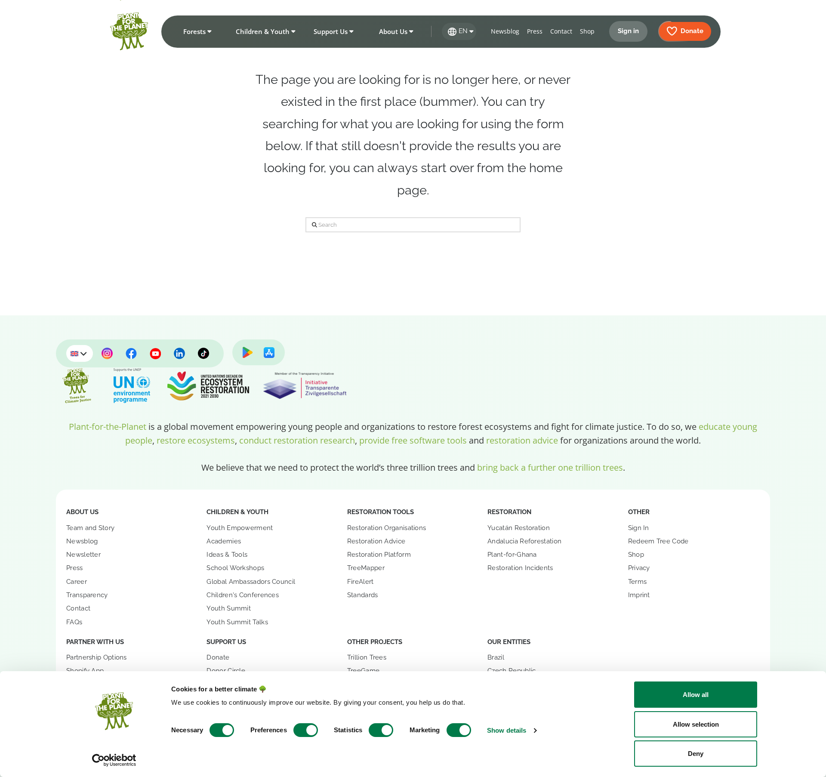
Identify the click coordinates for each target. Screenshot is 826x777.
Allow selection (696, 724)
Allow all (696, 694)
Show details (506, 730)
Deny (695, 753)
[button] (196, 31)
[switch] (305, 730)
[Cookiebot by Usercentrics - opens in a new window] (114, 760)
